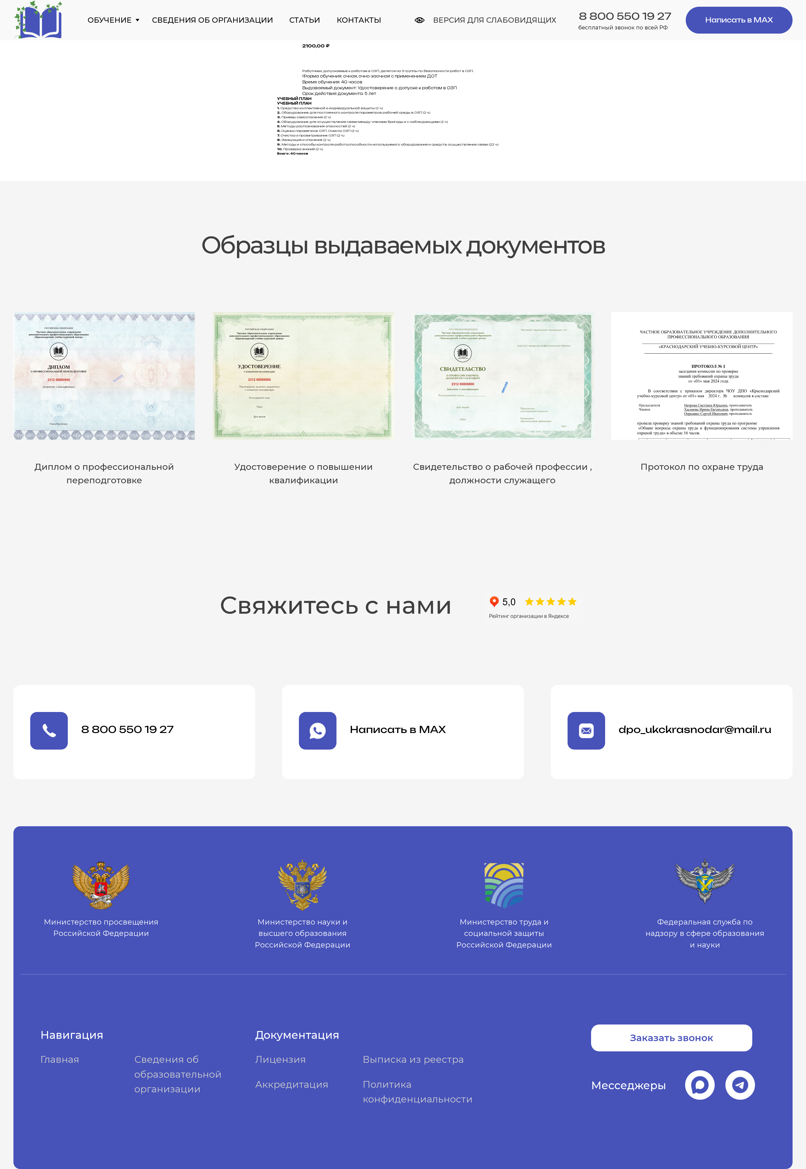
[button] (671, 1038)
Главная (59, 1059)
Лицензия (280, 1059)
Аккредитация (291, 1084)
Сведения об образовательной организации (178, 1074)
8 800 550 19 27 (625, 16)
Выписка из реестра (413, 1059)
